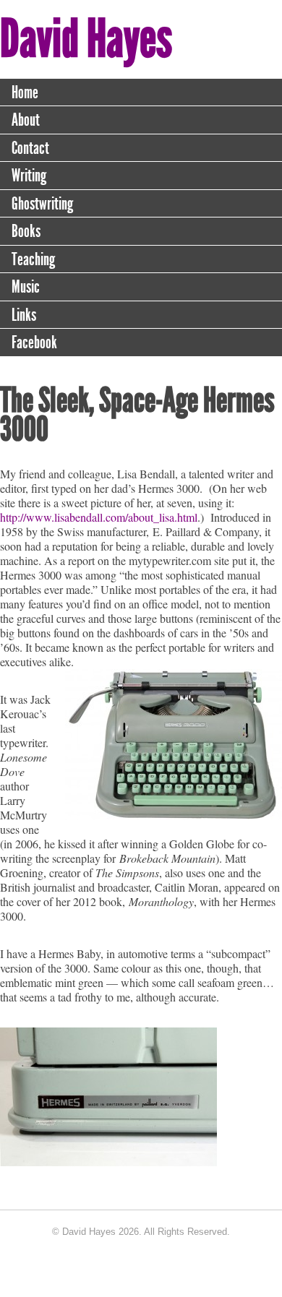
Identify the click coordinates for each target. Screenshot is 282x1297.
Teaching (33, 259)
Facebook (34, 342)
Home (25, 92)
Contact (30, 148)
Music (26, 287)
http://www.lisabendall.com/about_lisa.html (98, 517)
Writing (29, 175)
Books (26, 231)
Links (24, 315)
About (26, 120)
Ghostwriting (42, 204)
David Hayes (86, 38)
